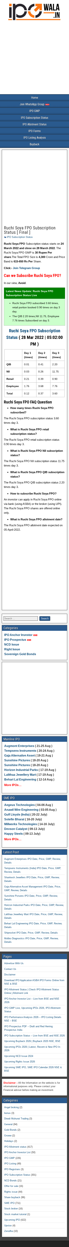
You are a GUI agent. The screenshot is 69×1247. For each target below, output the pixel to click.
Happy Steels (13, 833)
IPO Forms (34, 131)
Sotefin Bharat (14, 819)
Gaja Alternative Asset (19, 755)
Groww (7, 1135)
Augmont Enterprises (19, 745)
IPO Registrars (12, 1169)
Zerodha (8, 1231)
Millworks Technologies (20, 824)
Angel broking (11, 1107)
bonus (7, 1113)
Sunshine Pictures (17, 760)
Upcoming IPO (12, 1219)
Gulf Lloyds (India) (17, 814)
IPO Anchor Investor (18, 634)
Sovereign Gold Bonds (20, 654)
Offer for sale (11, 1186)
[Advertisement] (34, 58)
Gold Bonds (10, 1129)
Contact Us (10, 969)
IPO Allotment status (15, 1146)
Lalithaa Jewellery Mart (20, 774)
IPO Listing (10, 1163)
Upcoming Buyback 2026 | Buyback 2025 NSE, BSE (32, 1041)
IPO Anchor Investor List (17, 1152)
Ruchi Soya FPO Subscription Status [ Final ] (30, 230)
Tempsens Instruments (20, 750)
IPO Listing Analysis (34, 137)
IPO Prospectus (15, 639)
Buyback (34, 144)
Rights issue (10, 1191)
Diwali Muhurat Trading (16, 1118)
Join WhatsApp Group (32, 104)
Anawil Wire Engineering (21, 809)
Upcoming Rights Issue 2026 (19, 1061)
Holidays (8, 1141)
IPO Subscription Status (34, 117)
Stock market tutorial (15, 1214)
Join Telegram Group (26, 268)
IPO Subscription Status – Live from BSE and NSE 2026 (34, 1035)
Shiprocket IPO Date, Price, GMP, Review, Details (31, 932)
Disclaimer (9, 974)
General (8, 1124)
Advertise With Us (14, 963)
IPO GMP (34, 111)
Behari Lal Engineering (20, 779)
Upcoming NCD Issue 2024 (18, 1056)
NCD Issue (11, 644)
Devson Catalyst (15, 828)
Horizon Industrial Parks (21, 769)
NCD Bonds (10, 1180)
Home (34, 97)
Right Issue (12, 649)
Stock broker (11, 1208)
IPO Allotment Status (34, 124)
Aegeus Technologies (19, 805)
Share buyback (12, 1197)
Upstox (8, 1225)
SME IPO (9, 1203)
